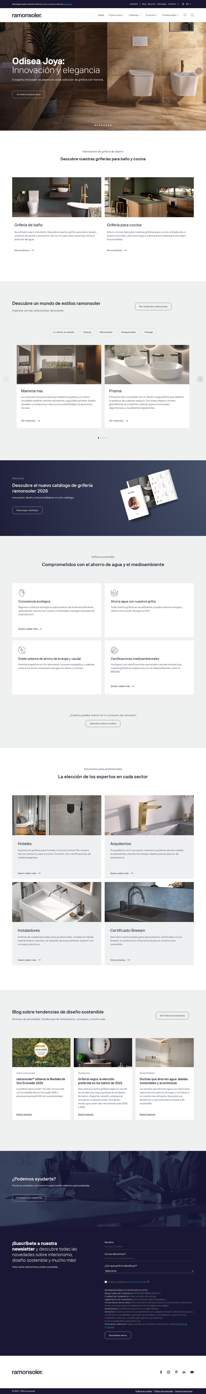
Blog (144, 4)
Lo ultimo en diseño (64, 332)
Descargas (161, 4)
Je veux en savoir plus (29, 94)
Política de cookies (144, 1391)
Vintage (148, 332)
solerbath (134, 4)
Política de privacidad (163, 1391)
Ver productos (118, 960)
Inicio (101, 15)
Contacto (172, 4)
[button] (95, 125)
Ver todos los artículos (172, 1015)
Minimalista (106, 332)
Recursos (152, 4)
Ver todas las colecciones (153, 306)
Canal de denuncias (183, 1391)
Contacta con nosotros (29, 1197)
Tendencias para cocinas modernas (42, 4)
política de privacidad (137, 1282)
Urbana (87, 332)
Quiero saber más (28, 629)
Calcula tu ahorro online (103, 723)
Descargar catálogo (27, 510)
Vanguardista (128, 332)
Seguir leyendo (24, 1114)
